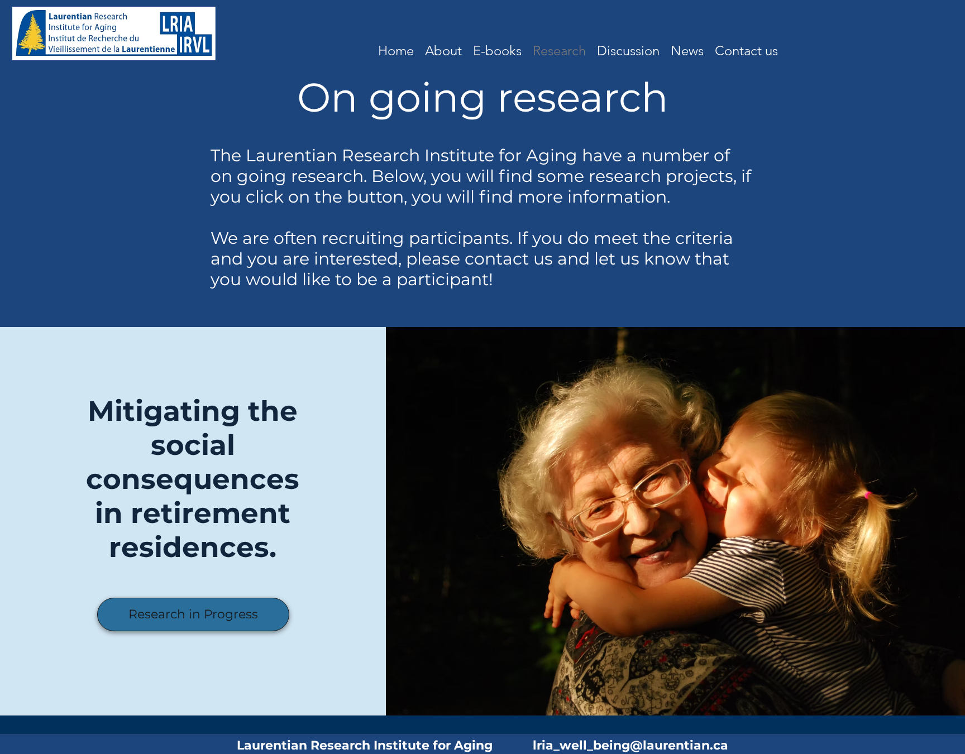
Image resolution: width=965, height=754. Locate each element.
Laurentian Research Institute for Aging (385, 745)
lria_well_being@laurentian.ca (630, 745)
